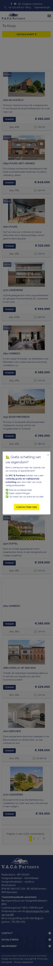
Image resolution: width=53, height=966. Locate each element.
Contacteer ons (26, 507)
